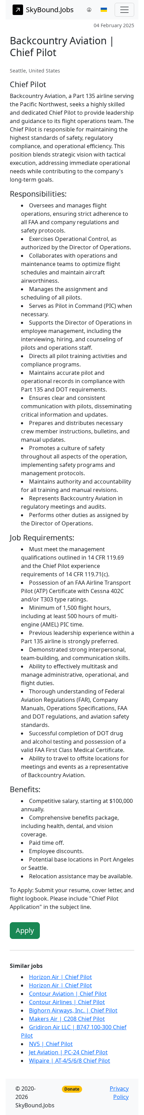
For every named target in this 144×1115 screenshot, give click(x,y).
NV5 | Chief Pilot (51, 1044)
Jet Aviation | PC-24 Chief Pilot (68, 1052)
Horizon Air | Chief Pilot (60, 977)
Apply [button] (25, 930)
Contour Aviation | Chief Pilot (68, 994)
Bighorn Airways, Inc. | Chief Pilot (73, 1010)
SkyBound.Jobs (50, 9)
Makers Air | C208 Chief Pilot (67, 1019)
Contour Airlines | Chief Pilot (67, 1002)
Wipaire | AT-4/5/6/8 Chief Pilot (69, 1060)
